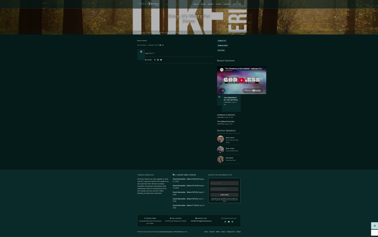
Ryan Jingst (230, 148)
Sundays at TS (231, 231)
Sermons (211, 231)
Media (203, 4)
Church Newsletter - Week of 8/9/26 (185, 192)
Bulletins (221, 50)
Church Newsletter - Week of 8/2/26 (185, 199)
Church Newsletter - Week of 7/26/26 (186, 205)
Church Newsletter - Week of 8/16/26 (186, 186)
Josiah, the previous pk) (165, 231)
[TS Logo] (148, 3)
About (196, 4)
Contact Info (202, 218)
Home (206, 231)
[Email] (161, 60)
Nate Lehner (230, 137)
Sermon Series (223, 45)
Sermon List (222, 40)
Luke (162, 45)
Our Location (176, 218)
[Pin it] (158, 60)
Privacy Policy (178, 231)
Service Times (151, 218)
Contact (227, 4)
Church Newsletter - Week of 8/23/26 (186, 179)
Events (218, 4)
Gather (211, 4)
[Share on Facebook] (155, 60)
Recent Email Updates (187, 175)
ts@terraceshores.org (205, 221)
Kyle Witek (229, 158)
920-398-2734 (195, 221)
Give (234, 4)
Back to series (142, 40)
